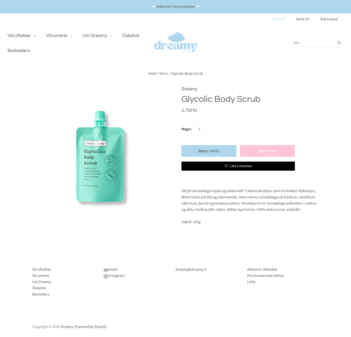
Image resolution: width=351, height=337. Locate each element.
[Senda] (339, 42)
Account (278, 19)
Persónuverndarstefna (265, 275)
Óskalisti (131, 35)
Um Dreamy (94, 35)
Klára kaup (329, 19)
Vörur (164, 73)
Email (112, 269)
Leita (251, 281)
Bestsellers (18, 50)
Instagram (116, 275)
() (302, 19)
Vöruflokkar (19, 35)
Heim (152, 73)
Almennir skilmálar (262, 269)
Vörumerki (56, 35)
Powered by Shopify (90, 326)
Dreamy (189, 88)
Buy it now (267, 150)
